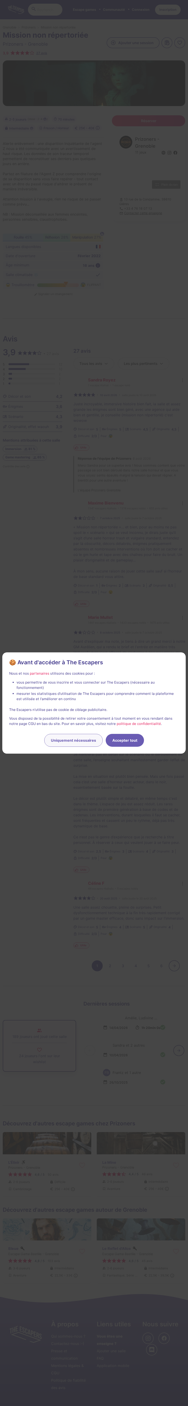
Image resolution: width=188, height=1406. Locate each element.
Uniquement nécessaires (73, 740)
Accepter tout (124, 740)
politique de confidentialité (139, 723)
